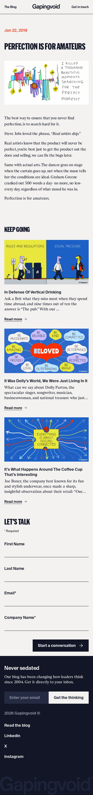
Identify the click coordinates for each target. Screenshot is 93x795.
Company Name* (20, 617)
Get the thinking (68, 697)
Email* (10, 593)
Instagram (13, 756)
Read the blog (17, 725)
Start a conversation (57, 645)
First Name (14, 544)
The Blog (10, 7)
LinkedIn (12, 735)
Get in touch (80, 7)
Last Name (14, 568)
